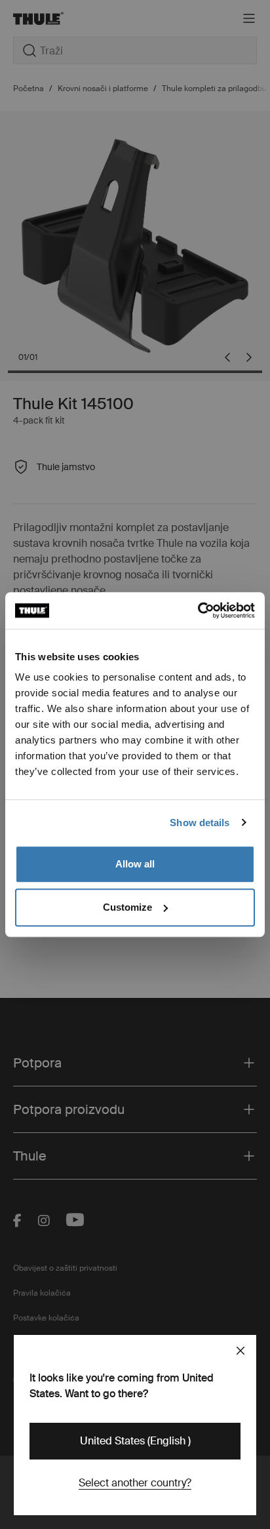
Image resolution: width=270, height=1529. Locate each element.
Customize (127, 907)
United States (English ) (135, 1441)
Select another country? (135, 1483)
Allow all (135, 863)
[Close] (240, 1351)
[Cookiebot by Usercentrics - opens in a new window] (197, 610)
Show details (199, 822)
